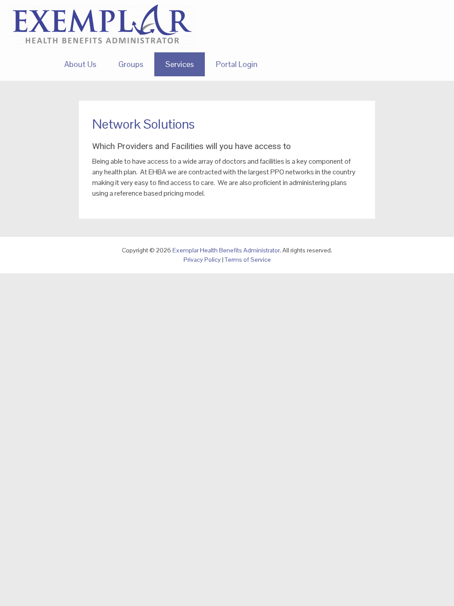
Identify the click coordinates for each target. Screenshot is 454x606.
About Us (80, 64)
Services (179, 64)
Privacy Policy (202, 260)
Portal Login (237, 64)
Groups (130, 64)
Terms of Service (248, 260)
